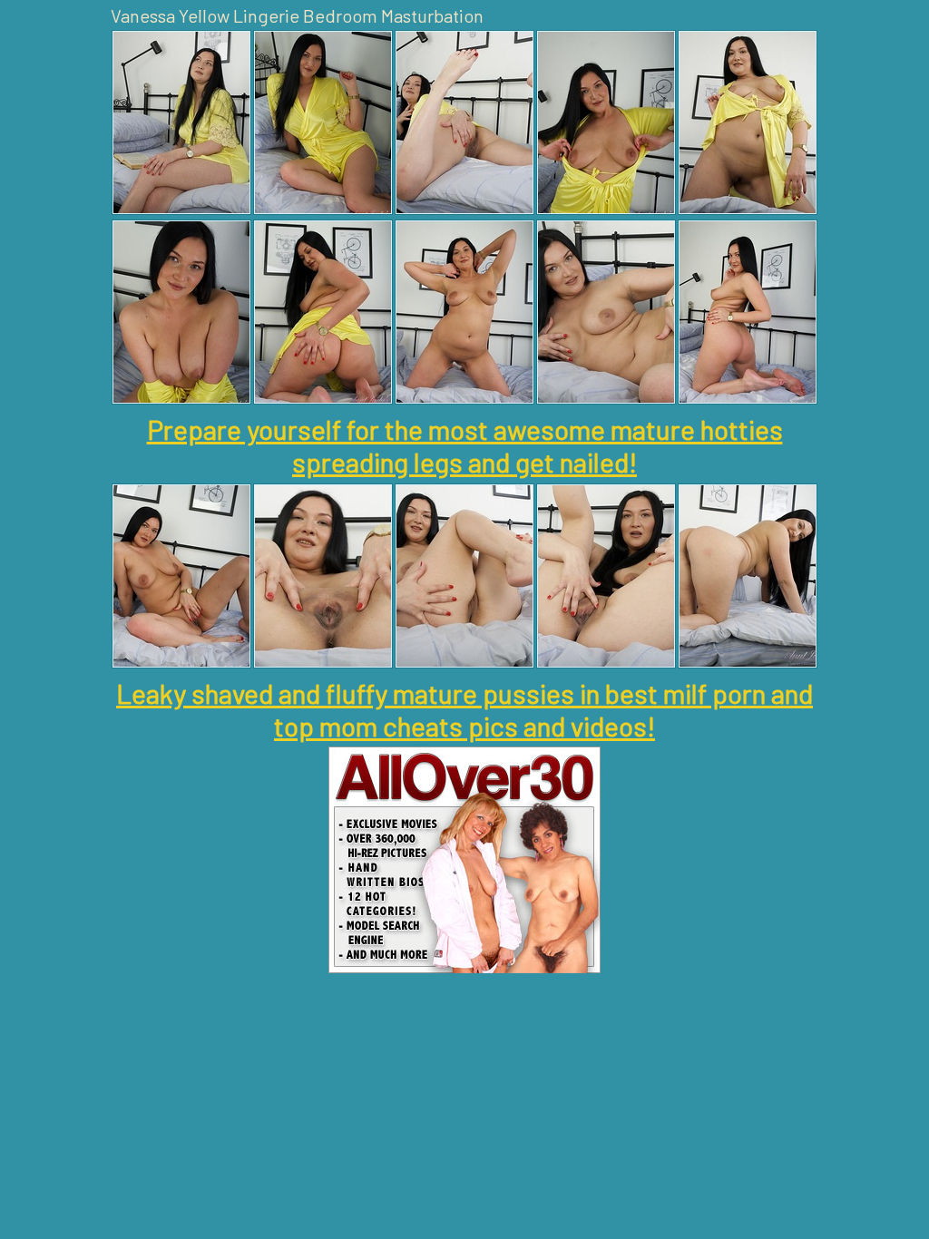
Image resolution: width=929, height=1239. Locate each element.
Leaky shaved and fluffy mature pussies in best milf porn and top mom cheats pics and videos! (464, 709)
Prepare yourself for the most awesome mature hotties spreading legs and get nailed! (465, 445)
